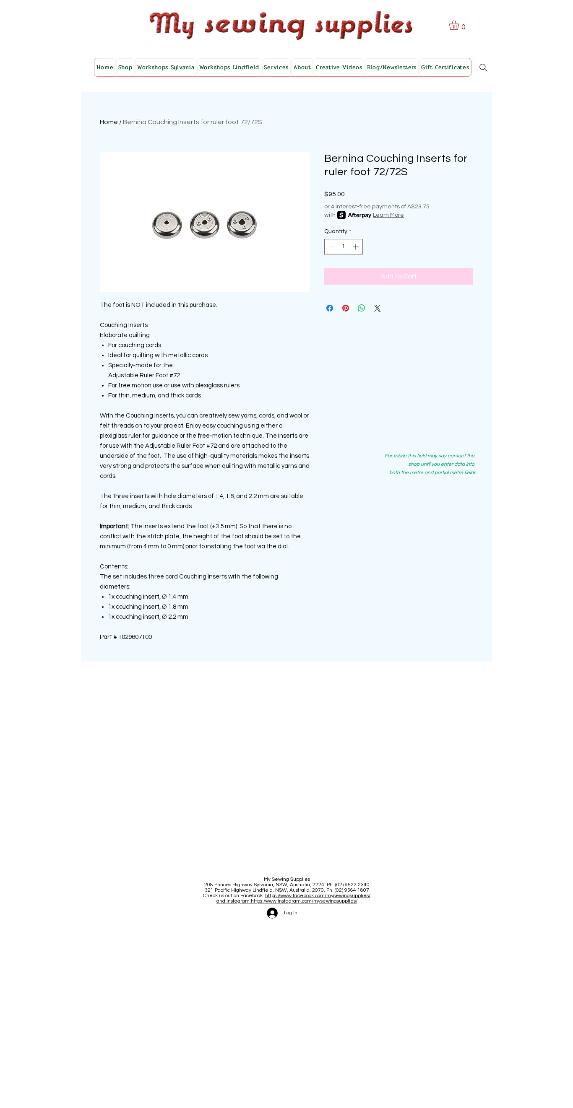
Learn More (388, 215)
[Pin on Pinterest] (346, 308)
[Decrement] (331, 246)
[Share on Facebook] (330, 308)
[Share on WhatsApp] (362, 308)
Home (109, 122)
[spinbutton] (343, 246)
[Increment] (356, 246)
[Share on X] (377, 308)
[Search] (483, 67)
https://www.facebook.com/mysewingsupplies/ (317, 895)
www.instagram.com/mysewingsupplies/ (311, 901)
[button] (460, 25)
